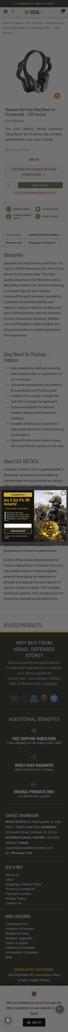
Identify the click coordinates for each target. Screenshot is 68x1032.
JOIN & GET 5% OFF (18, 531)
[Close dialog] (63, 493)
